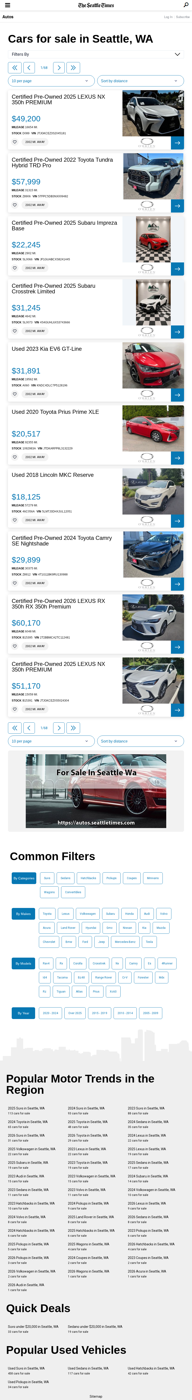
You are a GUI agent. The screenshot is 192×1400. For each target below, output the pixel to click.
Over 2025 (75, 1013)
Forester (143, 977)
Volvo (163, 913)
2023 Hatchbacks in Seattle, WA (31, 1206)
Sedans (65, 878)
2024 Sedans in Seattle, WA (148, 1124)
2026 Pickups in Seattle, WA (28, 1260)
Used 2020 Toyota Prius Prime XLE (55, 412)
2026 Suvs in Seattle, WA (26, 1138)
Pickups (112, 878)
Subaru (110, 913)
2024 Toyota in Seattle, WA (28, 1124)
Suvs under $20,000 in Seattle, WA (33, 1329)
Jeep (101, 942)
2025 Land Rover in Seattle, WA (91, 1219)
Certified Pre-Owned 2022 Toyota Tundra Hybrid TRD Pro (62, 162)
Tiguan (61, 991)
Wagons (49, 892)
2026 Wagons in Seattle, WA (88, 1273)
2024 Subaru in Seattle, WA (148, 1178)
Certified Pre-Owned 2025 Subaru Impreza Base (64, 225)
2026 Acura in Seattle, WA (147, 1273)
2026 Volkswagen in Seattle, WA (31, 1273)
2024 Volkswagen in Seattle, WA (151, 1192)
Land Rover (68, 928)
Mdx (161, 977)
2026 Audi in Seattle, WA (26, 1287)
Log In (168, 17)
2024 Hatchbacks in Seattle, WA (31, 1233)
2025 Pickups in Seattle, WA (28, 1246)
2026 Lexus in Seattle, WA (147, 1206)
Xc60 (113, 991)
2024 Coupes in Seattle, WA (88, 1260)
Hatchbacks (88, 878)
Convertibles (73, 892)
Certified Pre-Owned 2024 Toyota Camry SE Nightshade (62, 540)
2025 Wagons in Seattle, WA (88, 1246)
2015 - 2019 (99, 1013)
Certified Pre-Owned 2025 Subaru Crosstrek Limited (53, 288)
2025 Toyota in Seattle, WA (88, 1124)
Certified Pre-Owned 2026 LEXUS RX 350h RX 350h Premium (58, 603)
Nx (117, 963)
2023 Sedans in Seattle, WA (28, 1192)
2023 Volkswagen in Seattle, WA (91, 1178)
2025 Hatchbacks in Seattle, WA (91, 1233)
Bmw (69, 942)
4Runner (167, 963)
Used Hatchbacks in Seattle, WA (151, 1370)
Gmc (110, 928)
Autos (7, 16)
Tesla (149, 942)
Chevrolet (49, 942)
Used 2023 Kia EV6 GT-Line (47, 349)
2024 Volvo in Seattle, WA (27, 1219)
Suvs (47, 878)
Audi (147, 913)
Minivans (153, 878)
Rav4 (46, 963)
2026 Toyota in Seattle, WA (88, 1138)
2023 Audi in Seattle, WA (26, 1178)
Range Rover (103, 977)
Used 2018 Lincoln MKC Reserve (53, 475)
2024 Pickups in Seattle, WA (88, 1206)
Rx (61, 963)
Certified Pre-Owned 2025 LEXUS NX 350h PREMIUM (58, 99)
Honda (129, 913)
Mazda (161, 928)
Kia (144, 928)
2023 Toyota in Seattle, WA (88, 1165)
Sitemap (96, 1396)
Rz (44, 991)
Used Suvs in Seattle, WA (26, 1370)
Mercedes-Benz (125, 942)
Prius (96, 991)
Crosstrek (99, 963)
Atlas (79, 991)
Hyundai (91, 928)
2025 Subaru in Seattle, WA (28, 1165)
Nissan (127, 928)
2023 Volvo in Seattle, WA (87, 1192)
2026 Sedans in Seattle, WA (148, 1219)
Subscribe (183, 17)
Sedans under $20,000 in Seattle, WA (95, 1329)
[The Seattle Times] (96, 5)
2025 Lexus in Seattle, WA (147, 1151)
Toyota (47, 913)
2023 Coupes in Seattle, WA (148, 1260)
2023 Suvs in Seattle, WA (146, 1110)
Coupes (132, 878)
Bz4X (81, 977)
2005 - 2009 (150, 1013)
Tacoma (62, 977)
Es (149, 963)
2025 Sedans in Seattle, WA (148, 1165)
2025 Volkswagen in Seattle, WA (31, 1151)
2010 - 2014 (125, 1013)
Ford (85, 942)
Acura (47, 928)
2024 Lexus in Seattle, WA (147, 1138)
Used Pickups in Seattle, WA (28, 1384)
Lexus (66, 913)
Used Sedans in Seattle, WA (88, 1370)
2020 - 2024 (50, 1013)
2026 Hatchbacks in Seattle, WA (151, 1246)
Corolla (77, 963)
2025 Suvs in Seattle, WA (26, 1110)
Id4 (45, 977)
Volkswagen (88, 913)
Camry (133, 963)
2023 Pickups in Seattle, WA (148, 1233)
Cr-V (125, 977)
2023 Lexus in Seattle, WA (87, 1151)
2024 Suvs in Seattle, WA (86, 1110)
